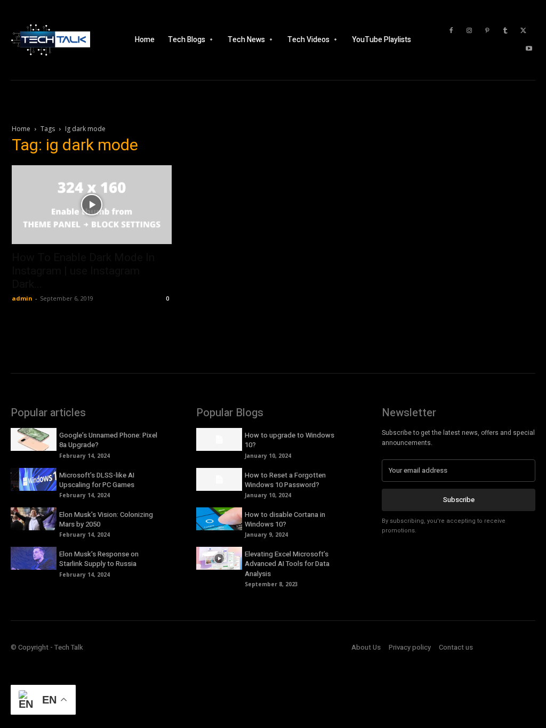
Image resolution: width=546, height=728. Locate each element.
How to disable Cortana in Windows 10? (285, 519)
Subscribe (459, 500)
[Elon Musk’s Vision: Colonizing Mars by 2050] (34, 518)
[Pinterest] (487, 31)
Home (21, 128)
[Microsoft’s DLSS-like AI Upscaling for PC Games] (34, 479)
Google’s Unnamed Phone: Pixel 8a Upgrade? (108, 440)
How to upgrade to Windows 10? (289, 440)
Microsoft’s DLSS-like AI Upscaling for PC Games (96, 480)
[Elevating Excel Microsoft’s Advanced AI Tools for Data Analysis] (219, 558)
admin (22, 298)
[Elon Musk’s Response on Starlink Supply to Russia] (34, 558)
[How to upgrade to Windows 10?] (219, 439)
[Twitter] (523, 31)
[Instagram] (469, 31)
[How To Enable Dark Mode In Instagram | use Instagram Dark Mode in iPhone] (92, 204)
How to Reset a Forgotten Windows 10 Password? (285, 480)
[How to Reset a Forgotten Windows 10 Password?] (219, 479)
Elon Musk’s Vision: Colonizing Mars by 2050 (106, 519)
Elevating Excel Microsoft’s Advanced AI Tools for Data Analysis (287, 563)
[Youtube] (529, 49)
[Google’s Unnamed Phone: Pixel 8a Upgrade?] (34, 439)
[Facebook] (451, 31)
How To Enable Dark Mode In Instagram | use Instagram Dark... (83, 270)
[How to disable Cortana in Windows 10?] (219, 518)
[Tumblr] (505, 31)
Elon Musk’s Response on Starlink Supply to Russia (99, 559)
